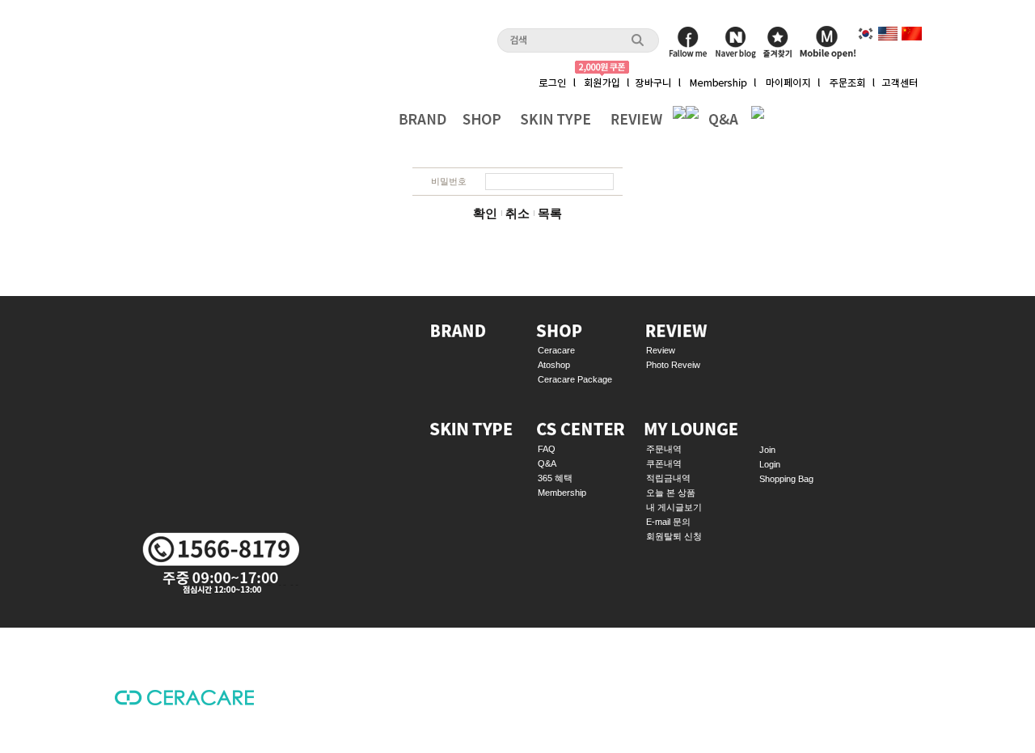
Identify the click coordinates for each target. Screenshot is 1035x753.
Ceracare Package (575, 379)
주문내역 (664, 449)
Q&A (547, 463)
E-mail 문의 (668, 522)
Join (767, 450)
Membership (562, 492)
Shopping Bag (786, 479)
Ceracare (556, 350)
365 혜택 (555, 478)
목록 (550, 213)
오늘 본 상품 (670, 492)
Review (660, 350)
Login (769, 464)
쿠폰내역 (664, 463)
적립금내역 (668, 478)
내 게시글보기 (674, 507)
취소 (517, 213)
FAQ (547, 449)
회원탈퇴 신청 (674, 536)
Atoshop (554, 365)
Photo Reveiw (673, 365)
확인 (485, 213)
